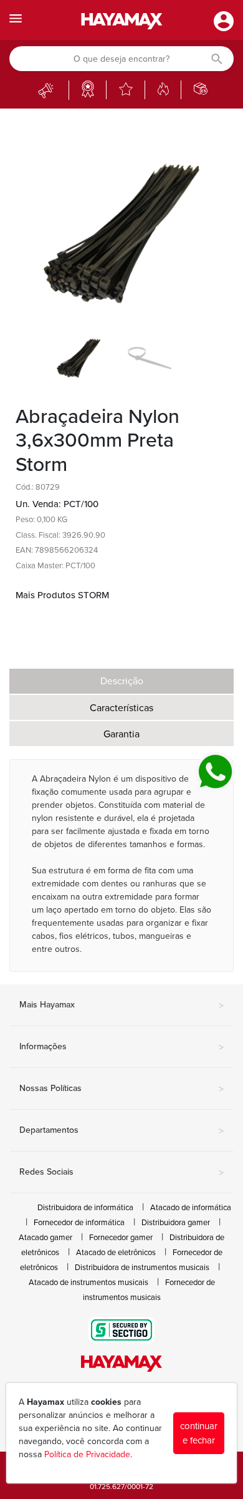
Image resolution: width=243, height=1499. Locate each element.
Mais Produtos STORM (62, 595)
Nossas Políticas (121, 1089)
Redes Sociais (121, 1173)
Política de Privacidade (87, 1454)
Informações (121, 1047)
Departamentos (121, 1131)
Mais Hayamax (121, 1005)
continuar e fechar (198, 1433)
